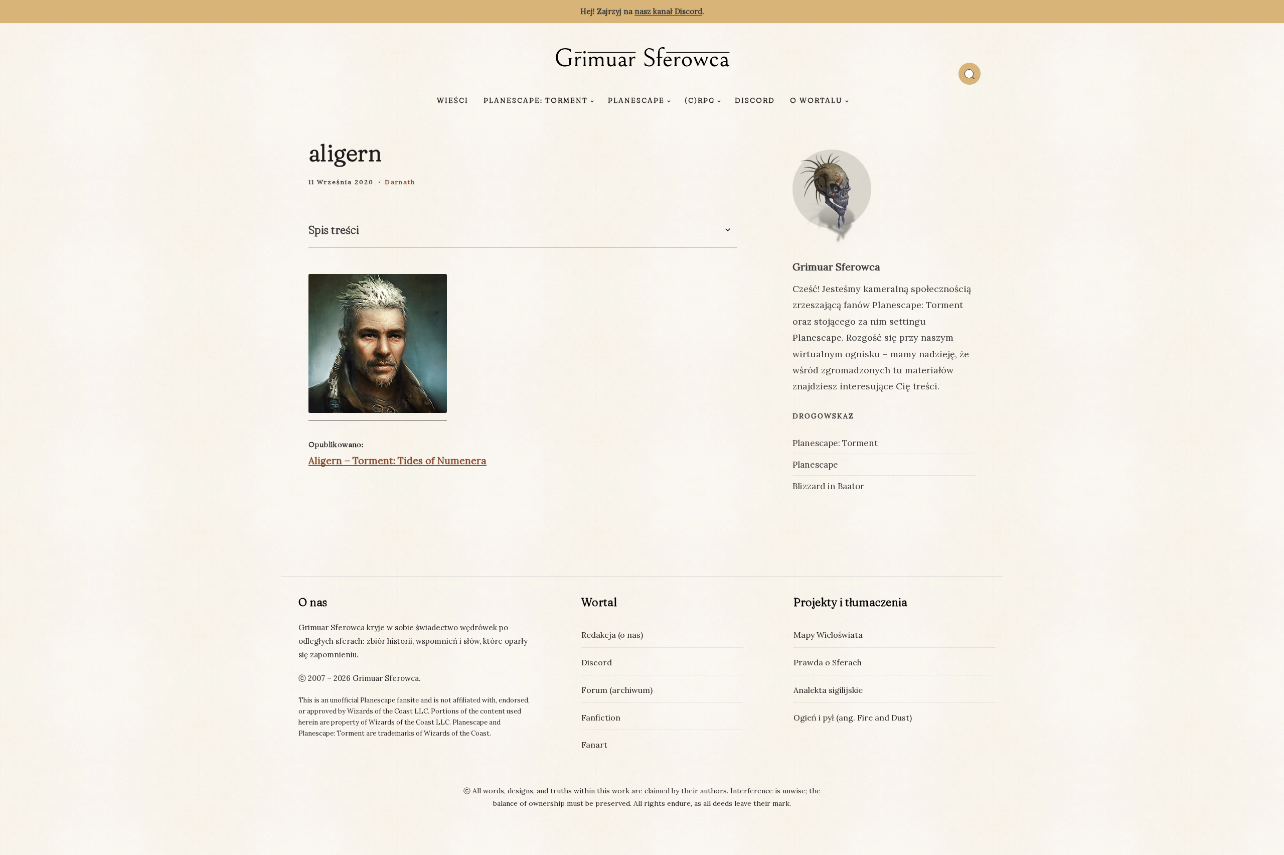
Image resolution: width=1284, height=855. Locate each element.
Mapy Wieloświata (828, 635)
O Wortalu (816, 100)
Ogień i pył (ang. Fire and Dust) (852, 718)
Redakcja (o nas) (612, 635)
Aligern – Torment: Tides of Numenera (397, 461)
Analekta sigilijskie (828, 690)
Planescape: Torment (536, 100)
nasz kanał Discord (668, 11)
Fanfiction (600, 718)
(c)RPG (700, 100)
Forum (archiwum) (617, 690)
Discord (755, 100)
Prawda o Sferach (827, 662)
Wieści (452, 100)
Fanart (594, 745)
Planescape (636, 100)
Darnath (400, 182)
